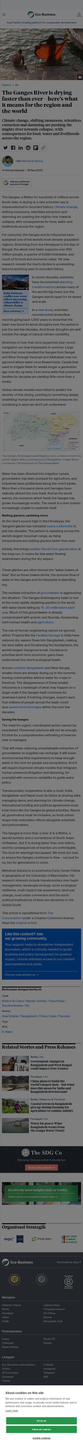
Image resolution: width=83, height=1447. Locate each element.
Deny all (41, 1421)
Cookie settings (41, 1438)
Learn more (11, 1410)
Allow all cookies (41, 1429)
